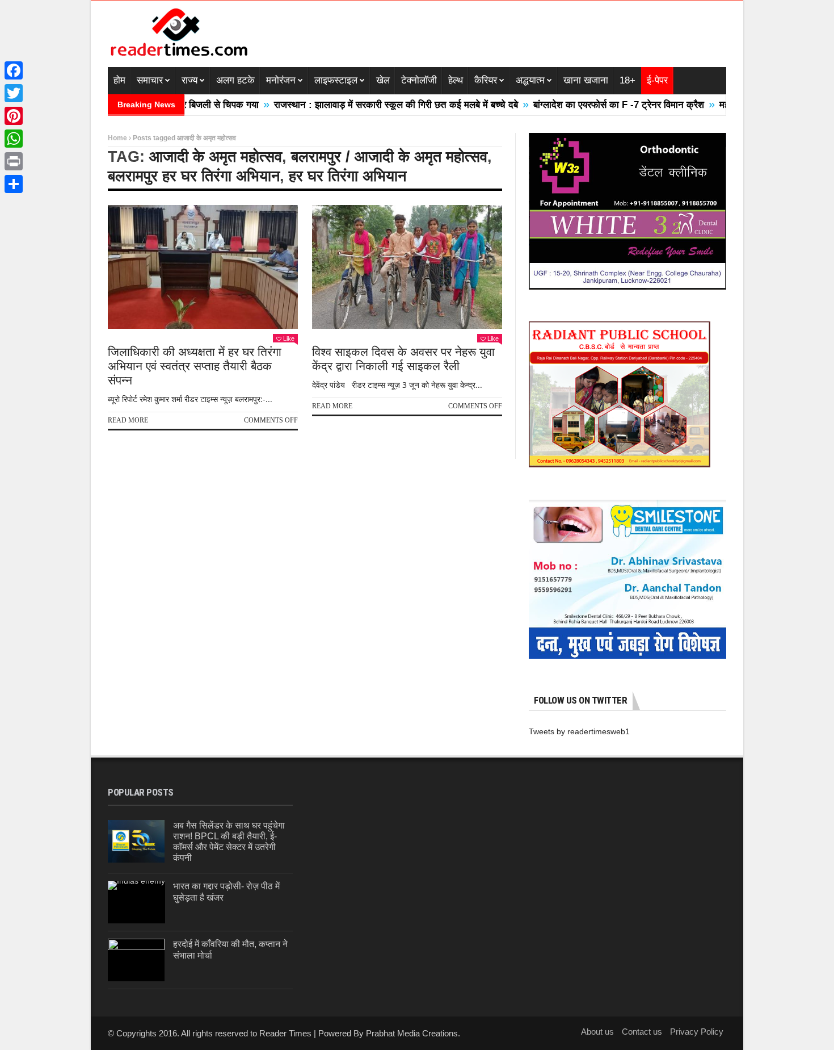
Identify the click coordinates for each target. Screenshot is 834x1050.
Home (117, 138)
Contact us (642, 1031)
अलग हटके (235, 80)
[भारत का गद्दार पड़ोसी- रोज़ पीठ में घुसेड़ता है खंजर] (136, 902)
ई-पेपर (657, 80)
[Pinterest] (13, 115)
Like (288, 338)
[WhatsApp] (13, 138)
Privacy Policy (696, 1031)
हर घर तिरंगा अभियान (347, 176)
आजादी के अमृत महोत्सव (215, 156)
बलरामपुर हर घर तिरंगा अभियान (194, 176)
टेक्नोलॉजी (419, 80)
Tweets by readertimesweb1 (579, 731)
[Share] (13, 184)
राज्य (189, 80)
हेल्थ (455, 80)
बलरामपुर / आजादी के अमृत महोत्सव (389, 156)
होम (119, 80)
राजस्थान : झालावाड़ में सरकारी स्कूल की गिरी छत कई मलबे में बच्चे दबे (365, 104)
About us (597, 1031)
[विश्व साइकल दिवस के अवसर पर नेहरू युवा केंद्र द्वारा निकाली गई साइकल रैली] (407, 267)
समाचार (150, 80)
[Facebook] (13, 70)
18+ (627, 80)
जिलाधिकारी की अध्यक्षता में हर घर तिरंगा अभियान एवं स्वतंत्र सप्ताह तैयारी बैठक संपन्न (194, 366)
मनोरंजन (281, 80)
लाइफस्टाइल (335, 80)
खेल (383, 80)
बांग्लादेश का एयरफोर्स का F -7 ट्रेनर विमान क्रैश (587, 104)
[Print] (13, 161)
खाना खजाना (585, 80)
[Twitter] (13, 93)
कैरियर (485, 80)
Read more (128, 420)
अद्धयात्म (530, 80)
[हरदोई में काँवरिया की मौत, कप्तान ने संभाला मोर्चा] (136, 960)
